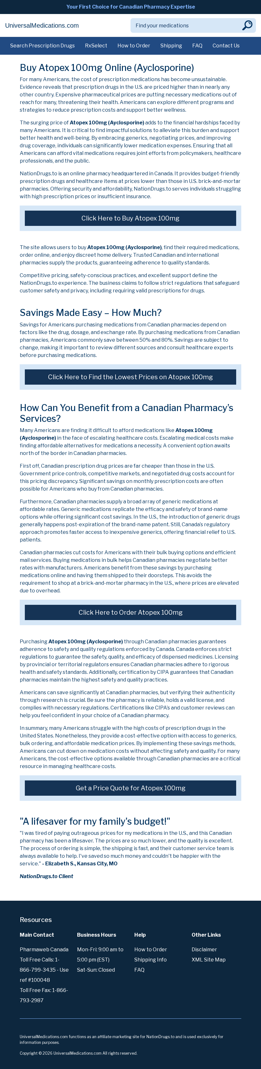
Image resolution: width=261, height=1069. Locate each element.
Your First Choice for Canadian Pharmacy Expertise (130, 7)
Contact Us (226, 46)
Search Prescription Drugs (42, 46)
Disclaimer (204, 950)
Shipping (171, 46)
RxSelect (96, 46)
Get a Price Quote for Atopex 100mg (131, 788)
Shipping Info (150, 960)
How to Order (133, 46)
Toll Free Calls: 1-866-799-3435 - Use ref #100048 (44, 970)
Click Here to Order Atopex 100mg (131, 612)
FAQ (197, 46)
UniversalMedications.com (42, 25)
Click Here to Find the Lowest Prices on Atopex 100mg (130, 377)
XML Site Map (209, 960)
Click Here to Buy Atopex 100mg (130, 218)
